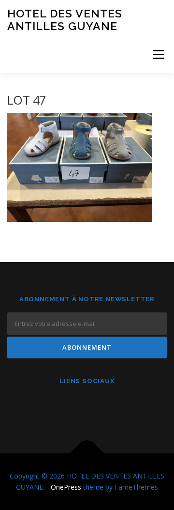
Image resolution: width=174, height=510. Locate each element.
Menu (158, 54)
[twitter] (110, 407)
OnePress (66, 487)
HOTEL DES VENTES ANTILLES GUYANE (64, 19)
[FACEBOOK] (63, 407)
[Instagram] (87, 407)
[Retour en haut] (87, 453)
